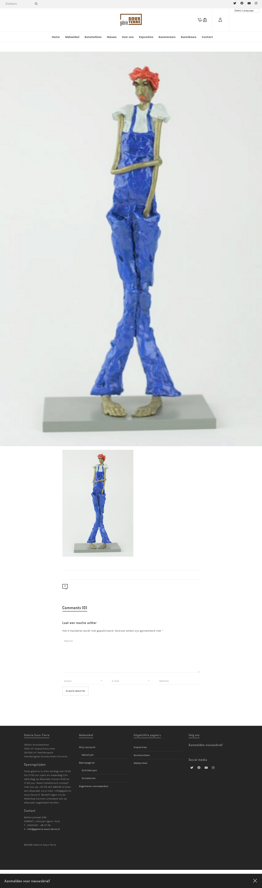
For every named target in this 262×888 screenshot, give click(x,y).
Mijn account (87, 747)
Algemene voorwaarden (93, 786)
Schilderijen (89, 770)
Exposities (140, 747)
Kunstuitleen (142, 755)
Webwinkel (140, 763)
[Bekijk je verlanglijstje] (204, 20)
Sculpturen (89, 778)
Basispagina (86, 762)
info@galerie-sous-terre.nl (43, 829)
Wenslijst (88, 754)
